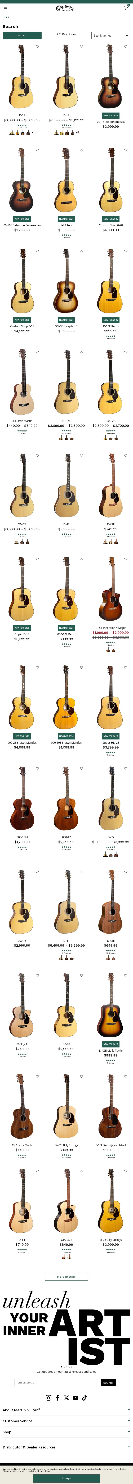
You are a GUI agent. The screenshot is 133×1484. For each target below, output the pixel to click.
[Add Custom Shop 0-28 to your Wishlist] (125, 150)
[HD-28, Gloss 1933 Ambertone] (71, 438)
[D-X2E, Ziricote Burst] (116, 541)
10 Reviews (111, 953)
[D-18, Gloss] (56, 132)
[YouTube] (75, 1398)
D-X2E (111, 524)
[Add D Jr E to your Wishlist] (37, 1171)
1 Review (66, 237)
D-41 (66, 941)
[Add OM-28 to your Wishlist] (37, 455)
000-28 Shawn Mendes (22, 743)
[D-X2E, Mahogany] (105, 541)
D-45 (66, 524)
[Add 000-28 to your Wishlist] (125, 352)
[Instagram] (48, 1398)
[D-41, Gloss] (61, 957)
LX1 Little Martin (22, 421)
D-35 (111, 837)
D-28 (22, 115)
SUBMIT (108, 1382)
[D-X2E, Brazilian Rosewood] (110, 541)
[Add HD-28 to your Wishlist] (81, 352)
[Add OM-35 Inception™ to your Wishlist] (81, 251)
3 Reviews (22, 536)
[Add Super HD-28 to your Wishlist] (125, 667)
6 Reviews (111, 433)
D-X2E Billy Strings (66, 1145)
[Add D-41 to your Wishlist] (81, 871)
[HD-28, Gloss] (61, 438)
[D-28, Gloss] (12, 132)
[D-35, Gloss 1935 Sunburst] (110, 854)
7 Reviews (22, 1157)
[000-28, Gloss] (105, 438)
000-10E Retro (66, 634)
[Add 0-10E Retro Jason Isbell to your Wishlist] (125, 1076)
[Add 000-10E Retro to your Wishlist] (81, 559)
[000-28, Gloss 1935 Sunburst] (110, 438)
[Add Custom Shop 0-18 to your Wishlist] (37, 251)
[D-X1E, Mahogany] (113, 957)
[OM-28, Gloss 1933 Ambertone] (27, 541)
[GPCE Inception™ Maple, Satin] (113, 649)
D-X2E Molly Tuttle (111, 1051)
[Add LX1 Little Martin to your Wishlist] (37, 352)
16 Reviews (66, 433)
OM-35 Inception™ (66, 326)
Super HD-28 (111, 743)
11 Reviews (22, 849)
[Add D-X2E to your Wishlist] (125, 455)
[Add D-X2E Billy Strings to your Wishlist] (81, 1076)
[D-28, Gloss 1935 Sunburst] (22, 132)
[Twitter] (66, 1398)
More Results (66, 1276)
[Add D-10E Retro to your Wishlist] (125, 251)
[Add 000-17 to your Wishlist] (81, 768)
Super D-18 (22, 634)
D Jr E (22, 1240)
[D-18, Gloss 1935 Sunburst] (67, 132)
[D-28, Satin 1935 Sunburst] (28, 132)
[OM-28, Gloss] (16, 541)
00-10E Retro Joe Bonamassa (22, 225)
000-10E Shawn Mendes (66, 743)
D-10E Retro (111, 326)
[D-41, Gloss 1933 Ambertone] (71, 957)
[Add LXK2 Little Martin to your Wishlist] (37, 1076)
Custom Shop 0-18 (22, 326)
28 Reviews (22, 127)
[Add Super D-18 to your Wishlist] (37, 559)
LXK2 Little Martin (22, 1145)
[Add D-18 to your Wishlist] (81, 46)
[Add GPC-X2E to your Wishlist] (81, 1171)
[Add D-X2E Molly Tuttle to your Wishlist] (125, 975)
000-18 (22, 941)
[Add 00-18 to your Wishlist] (81, 975)
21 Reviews (66, 127)
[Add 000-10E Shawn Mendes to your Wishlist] (81, 667)
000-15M (22, 837)
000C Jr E (22, 1044)
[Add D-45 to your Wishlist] (81, 455)
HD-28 (66, 421)
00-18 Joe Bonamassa (111, 122)
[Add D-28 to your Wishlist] (37, 46)
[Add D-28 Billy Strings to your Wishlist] (125, 1171)
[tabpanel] (66, 657)
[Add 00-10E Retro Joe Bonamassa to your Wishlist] (37, 150)
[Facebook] (57, 1398)
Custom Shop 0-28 (111, 225)
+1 (33, 132)
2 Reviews (111, 338)
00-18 (66, 1044)
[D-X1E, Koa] (108, 957)
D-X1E (111, 941)
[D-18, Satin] (61, 132)
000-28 (111, 421)
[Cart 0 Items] (125, 9)
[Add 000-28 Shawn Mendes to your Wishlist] (37, 667)
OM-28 (22, 524)
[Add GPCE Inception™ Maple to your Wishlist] (125, 559)
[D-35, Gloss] (105, 854)
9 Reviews (22, 433)
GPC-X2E (66, 1240)
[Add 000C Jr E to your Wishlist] (37, 975)
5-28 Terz (66, 225)
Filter (22, 35)
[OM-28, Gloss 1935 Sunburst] (22, 541)
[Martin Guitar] (65, 7)
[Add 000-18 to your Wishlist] (37, 871)
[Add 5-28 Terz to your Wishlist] (81, 150)
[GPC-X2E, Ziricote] (63, 1256)
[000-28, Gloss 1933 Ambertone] (116, 438)
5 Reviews (66, 849)
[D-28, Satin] (17, 132)
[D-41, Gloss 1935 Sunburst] (66, 957)
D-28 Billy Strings (111, 1240)
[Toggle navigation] (5, 7)
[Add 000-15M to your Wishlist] (37, 768)
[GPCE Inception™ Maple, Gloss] (108, 649)
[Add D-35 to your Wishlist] (125, 768)
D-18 (66, 115)
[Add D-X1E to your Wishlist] (125, 871)
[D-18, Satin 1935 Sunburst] (72, 132)
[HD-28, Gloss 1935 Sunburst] (66, 438)
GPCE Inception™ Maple (110, 628)
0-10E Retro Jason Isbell (111, 1145)
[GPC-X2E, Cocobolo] (69, 1256)
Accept (66, 1478)
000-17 (66, 837)
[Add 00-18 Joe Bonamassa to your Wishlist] (125, 46)
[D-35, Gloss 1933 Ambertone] (116, 854)
